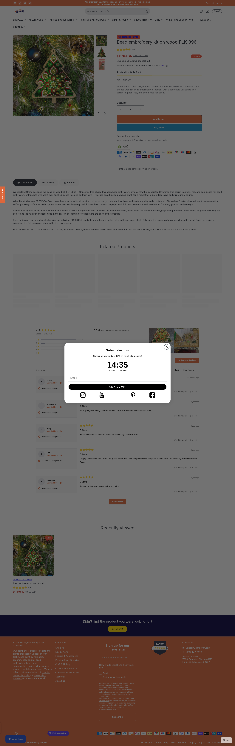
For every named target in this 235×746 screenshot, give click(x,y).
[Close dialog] (166, 346)
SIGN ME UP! (117, 387)
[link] (83, 395)
